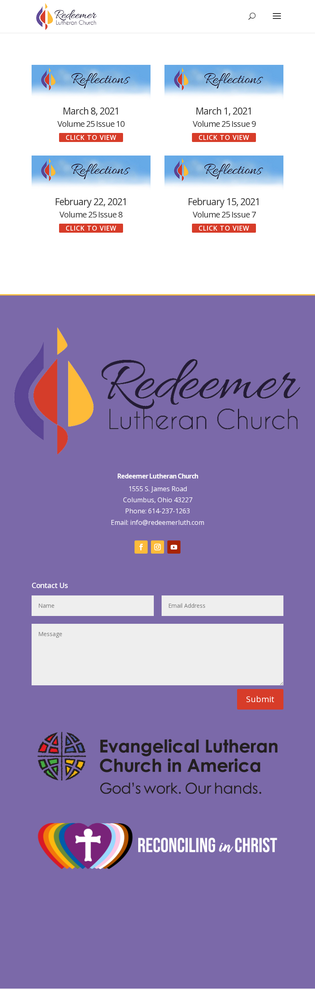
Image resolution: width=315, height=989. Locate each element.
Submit (260, 699)
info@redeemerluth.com (166, 522)
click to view (91, 137)
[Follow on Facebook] (141, 547)
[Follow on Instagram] (157, 547)
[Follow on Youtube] (173, 547)
